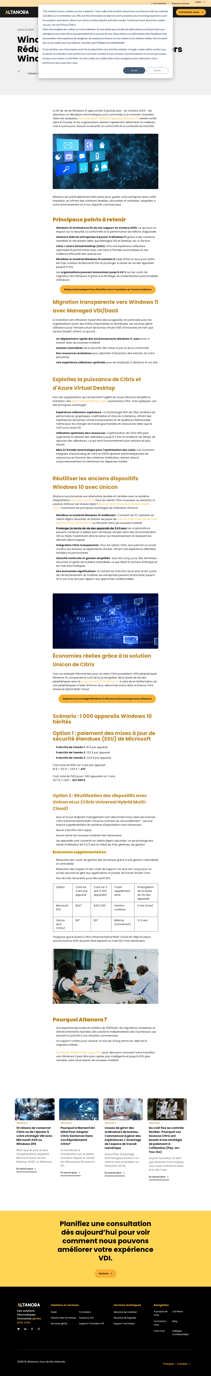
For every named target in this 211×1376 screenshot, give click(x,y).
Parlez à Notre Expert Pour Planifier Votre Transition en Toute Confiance (107, 289)
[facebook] (32, 1329)
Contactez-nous (189, 12)
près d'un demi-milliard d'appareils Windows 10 (109, 118)
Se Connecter (159, 3)
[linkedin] (25, 1329)
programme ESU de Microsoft (100, 681)
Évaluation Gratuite (180, 3)
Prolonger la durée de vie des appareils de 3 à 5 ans (91, 528)
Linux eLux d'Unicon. (83, 500)
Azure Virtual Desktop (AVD (89, 401)
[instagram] (38, 1329)
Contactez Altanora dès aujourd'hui (79, 1052)
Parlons (103, 1273)
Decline (157, 70)
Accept (134, 70)
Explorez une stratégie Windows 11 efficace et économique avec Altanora (107, 698)
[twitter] (18, 1329)
